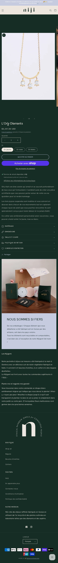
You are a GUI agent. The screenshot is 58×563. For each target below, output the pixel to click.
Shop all (8, 449)
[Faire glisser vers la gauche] (24, 119)
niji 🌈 (24, 558)
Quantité (5, 136)
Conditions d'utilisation (14, 494)
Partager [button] (7, 254)
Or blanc (31, 149)
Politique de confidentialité (16, 499)
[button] (2, 10)
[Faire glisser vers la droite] (34, 119)
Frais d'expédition (7, 132)
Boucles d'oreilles (12, 459)
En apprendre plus (12, 483)
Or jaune (7, 149)
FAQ (7, 478)
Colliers (8, 464)
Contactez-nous (11, 489)
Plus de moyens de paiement (25, 168)
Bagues (8, 454)
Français (28, 541)
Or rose (20, 149)
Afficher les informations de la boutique (19, 181)
